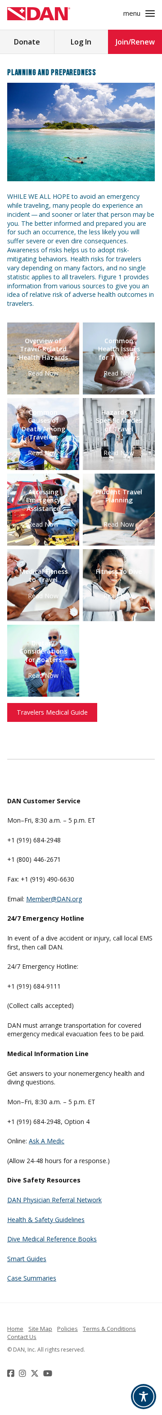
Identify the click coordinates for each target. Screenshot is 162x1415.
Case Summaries (31, 1278)
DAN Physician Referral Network (54, 1200)
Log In (81, 42)
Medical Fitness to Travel (43, 576)
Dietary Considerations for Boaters (43, 651)
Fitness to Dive (119, 572)
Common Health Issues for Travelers (119, 349)
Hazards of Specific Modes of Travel (119, 420)
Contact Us (21, 1337)
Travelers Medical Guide (52, 712)
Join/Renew (135, 42)
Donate (27, 42)
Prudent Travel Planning (118, 496)
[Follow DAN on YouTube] (48, 1373)
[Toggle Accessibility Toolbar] (143, 1396)
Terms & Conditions (109, 1329)
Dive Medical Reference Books (52, 1239)
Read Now (43, 372)
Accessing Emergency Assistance (43, 500)
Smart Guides (26, 1258)
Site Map (40, 1329)
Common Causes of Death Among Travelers (43, 424)
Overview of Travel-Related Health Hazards (43, 349)
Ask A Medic (46, 1141)
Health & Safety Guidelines (46, 1219)
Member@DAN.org (54, 899)
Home (15, 1329)
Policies (67, 1329)
